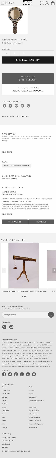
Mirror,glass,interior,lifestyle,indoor (16, 165)
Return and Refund (35, 420)
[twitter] (10, 105)
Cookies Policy (6, 444)
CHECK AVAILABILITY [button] (28, 60)
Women (4, 420)
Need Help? (15, 116)
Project (31, 393)
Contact (4, 397)
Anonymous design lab (36, 400)
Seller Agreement (34, 414)
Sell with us (6, 393)
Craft (30, 387)
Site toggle (2, 3)
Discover (31, 390)
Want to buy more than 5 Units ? (28, 89)
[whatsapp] (28, 105)
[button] (54, 270)
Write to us (11, 326)
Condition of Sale (7, 440)
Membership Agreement (36, 424)
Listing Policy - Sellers (9, 437)
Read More (7, 152)
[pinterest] (16, 105)
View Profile (14, 222)
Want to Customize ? (28, 78)
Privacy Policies (34, 410)
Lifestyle (4, 427)
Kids (3, 424)
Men (3, 417)
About (4, 387)
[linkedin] (22, 105)
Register (4, 404)
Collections (5, 410)
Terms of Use (33, 427)
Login (4, 400)
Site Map (5, 447)
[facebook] (4, 105)
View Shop (41, 222)
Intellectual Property (35, 417)
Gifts (3, 414)
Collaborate (32, 397)
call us (4, 326)
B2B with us (6, 390)
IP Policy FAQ (6, 434)
